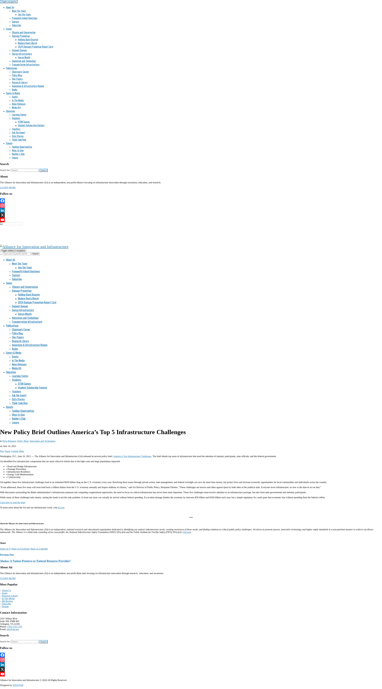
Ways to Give (18, 150)
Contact (15, 21)
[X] (191, 215)
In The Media (18, 100)
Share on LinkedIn (39, 549)
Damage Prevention (21, 36)
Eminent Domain (19, 50)
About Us (6, 590)
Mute (21, 451)
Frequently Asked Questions (24, 18)
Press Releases (9, 441)
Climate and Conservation (23, 32)
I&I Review (7, 601)
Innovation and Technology (24, 61)
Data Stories (18, 136)
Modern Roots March (27, 43)
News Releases (19, 104)
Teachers (16, 129)
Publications (11, 68)
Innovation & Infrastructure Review (28, 86)
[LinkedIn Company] (191, 210)
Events (15, 97)
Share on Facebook (20, 549)
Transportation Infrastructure (25, 64)
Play (2, 451)
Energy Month (24, 57)
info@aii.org (13, 629)
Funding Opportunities (22, 147)
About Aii (10, 7)
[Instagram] (191, 205)
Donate (9, 143)
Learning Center (19, 114)
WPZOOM (18, 685)
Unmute (15, 451)
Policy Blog (17, 75)
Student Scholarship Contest (31, 125)
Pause (7, 451)
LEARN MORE (8, 187)
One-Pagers (17, 79)
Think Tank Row (19, 139)
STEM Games (24, 122)
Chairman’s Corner (20, 71)
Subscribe (16, 25)
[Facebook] (191, 200)
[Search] (1, 254)
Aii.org (61, 507)
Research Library (19, 82)
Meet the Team (19, 11)
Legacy (15, 157)
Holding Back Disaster (28, 39)
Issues (9, 29)
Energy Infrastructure (22, 54)
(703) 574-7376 (14, 626)
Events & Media (13, 93)
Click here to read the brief (12, 502)
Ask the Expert (18, 132)
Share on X (5, 549)
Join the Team (24, 14)
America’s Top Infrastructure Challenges (132, 456)
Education (10, 111)
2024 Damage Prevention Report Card (35, 46)
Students (16, 118)
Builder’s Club (18, 154)
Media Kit (16, 107)
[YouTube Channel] (191, 219)
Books (14, 89)
